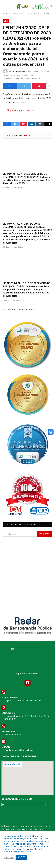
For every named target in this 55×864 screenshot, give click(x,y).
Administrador (19, 71)
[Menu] (5, 6)
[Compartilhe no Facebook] (10, 86)
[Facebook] (27, 683)
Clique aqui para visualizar (21, 110)
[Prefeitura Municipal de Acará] (29, 6)
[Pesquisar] (50, 6)
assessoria (22, 829)
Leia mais (28, 849)
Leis (6, 21)
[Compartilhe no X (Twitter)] (24, 86)
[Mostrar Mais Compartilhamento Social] (49, 86)
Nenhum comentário (14, 79)
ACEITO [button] (21, 857)
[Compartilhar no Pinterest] (39, 86)
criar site (20, 826)
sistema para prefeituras (39, 826)
